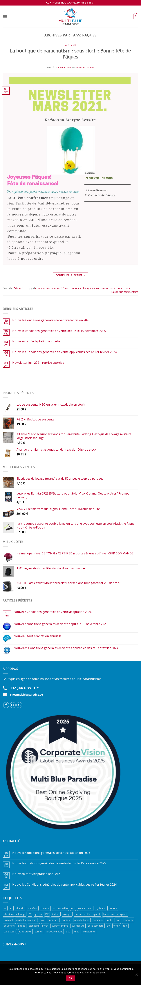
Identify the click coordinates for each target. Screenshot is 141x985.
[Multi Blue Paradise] (70, 17)
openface (53, 920)
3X (11, 908)
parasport (98, 920)
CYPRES (113, 908)
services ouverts (102, 288)
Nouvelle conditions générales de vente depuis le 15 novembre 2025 (59, 331)
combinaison (85, 908)
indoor (55, 914)
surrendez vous (121, 288)
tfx (108, 925)
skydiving (128, 920)
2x (5, 908)
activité (39, 288)
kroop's (67, 914)
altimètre (32, 908)
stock (45, 925)
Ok (70, 978)
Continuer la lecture (70, 275)
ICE (47, 914)
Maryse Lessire (85, 67)
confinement (77, 288)
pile (118, 920)
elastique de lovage (14, 914)
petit (109, 920)
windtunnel (89, 931)
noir (42, 920)
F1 (30, 914)
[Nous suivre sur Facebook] (6, 705)
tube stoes (10, 931)
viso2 (76, 931)
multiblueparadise (26, 920)
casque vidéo (60, 908)
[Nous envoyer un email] (13, 705)
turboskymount (54, 931)
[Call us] (19, 705)
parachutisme (81, 920)
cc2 (73, 908)
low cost (8, 920)
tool (125, 925)
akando (20, 908)
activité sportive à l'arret (56, 288)
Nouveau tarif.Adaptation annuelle (36, 341)
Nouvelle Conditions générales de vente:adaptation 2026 (51, 320)
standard (34, 925)
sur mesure (78, 925)
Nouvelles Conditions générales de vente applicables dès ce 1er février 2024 (64, 352)
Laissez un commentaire (124, 291)
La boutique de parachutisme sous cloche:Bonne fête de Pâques (70, 53)
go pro (38, 914)
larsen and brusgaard (115, 914)
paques (88, 288)
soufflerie (9, 925)
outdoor (66, 920)
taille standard (96, 925)
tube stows (25, 931)
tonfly (116, 925)
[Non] (136, 976)
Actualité (70, 45)
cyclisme (100, 908)
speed (21, 925)
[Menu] (5, 16)
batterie (45, 908)
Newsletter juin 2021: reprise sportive (38, 362)
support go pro (60, 925)
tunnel (38, 931)
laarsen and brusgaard (87, 914)
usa (68, 931)
